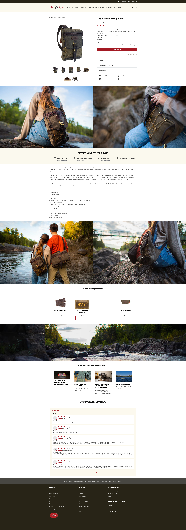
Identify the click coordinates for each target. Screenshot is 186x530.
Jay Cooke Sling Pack (110, 18)
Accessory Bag (125, 310)
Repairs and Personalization (56, 506)
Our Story (81, 491)
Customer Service (54, 498)
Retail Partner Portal (84, 506)
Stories (109, 496)
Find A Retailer (82, 496)
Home (51, 17)
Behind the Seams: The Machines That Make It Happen (102, 385)
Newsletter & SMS (112, 493)
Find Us (81, 498)
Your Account (52, 491)
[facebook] (128, 55)
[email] (135, 55)
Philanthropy (82, 503)
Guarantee (52, 501)
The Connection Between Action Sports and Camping (61, 382)
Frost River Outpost (84, 509)
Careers (81, 493)
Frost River (83, 523)
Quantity (99, 42)
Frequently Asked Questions (56, 509)
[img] (61, 417)
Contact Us (52, 496)
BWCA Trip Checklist (123, 384)
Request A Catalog (113, 491)
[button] (77, 7)
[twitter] (130, 55)
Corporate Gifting (83, 501)
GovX (80, 511)
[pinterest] (133, 55)
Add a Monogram (60, 310)
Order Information (54, 493)
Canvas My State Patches (82, 311)
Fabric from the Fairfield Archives (80, 385)
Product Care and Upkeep (56, 503)
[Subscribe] (132, 505)
